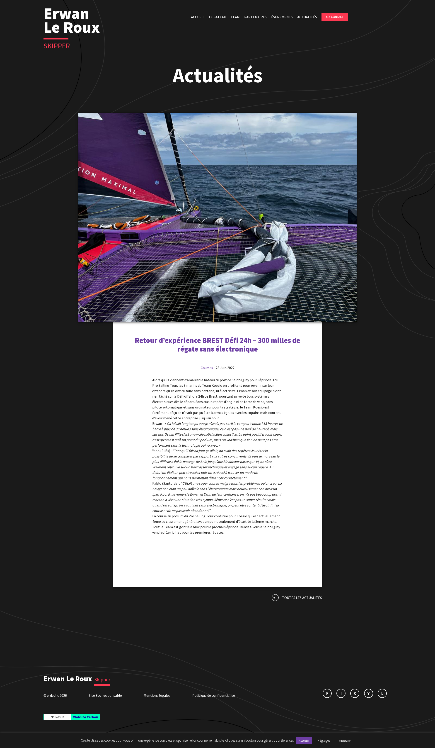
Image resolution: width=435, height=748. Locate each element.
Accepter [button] (304, 741)
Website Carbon (85, 717)
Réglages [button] (324, 740)
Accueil (197, 17)
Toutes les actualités (302, 597)
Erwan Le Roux (68, 678)
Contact (337, 17)
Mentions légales (157, 695)
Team (235, 17)
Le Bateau (217, 17)
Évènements (282, 17)
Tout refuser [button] (344, 740)
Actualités (307, 17)
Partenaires (255, 17)
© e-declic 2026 (55, 695)
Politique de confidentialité (213, 695)
